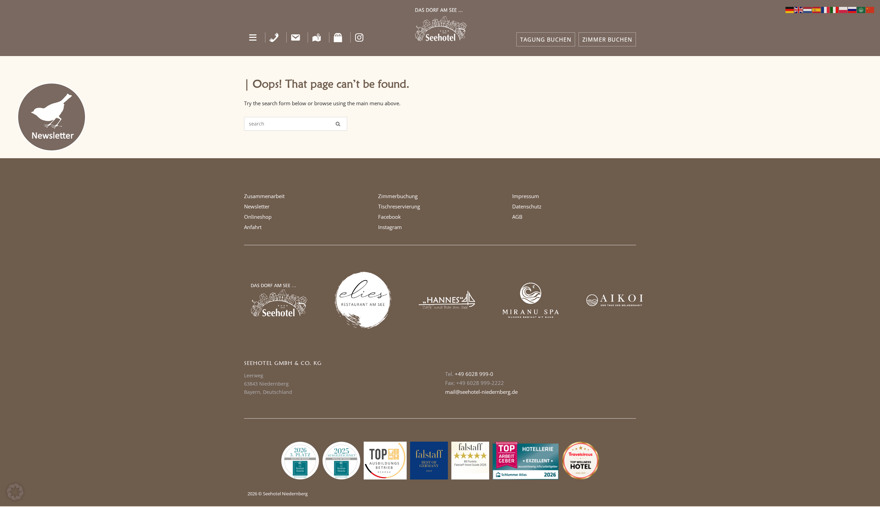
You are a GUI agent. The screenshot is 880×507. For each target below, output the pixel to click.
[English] (798, 9)
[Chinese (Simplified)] (870, 9)
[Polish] (843, 9)
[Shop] (338, 37)
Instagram (390, 227)
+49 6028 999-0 (474, 373)
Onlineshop (258, 216)
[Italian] (834, 9)
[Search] (338, 124)
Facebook (389, 216)
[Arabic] (861, 9)
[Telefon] (274, 37)
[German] (789, 9)
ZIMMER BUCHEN (607, 39)
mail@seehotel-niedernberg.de (481, 391)
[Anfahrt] (317, 37)
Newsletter (257, 206)
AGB (517, 216)
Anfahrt (253, 227)
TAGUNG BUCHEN (545, 39)
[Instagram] (359, 37)
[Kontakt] (295, 37)
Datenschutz (526, 206)
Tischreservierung (399, 206)
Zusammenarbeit (264, 196)
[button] (253, 37)
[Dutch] (807, 9)
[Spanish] (816, 9)
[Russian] (852, 9)
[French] (825, 9)
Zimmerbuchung (398, 196)
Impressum (525, 196)
